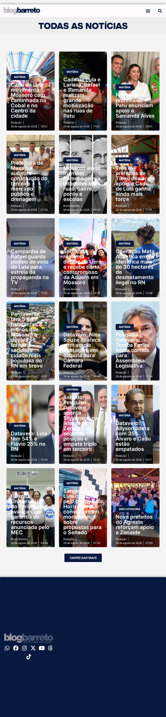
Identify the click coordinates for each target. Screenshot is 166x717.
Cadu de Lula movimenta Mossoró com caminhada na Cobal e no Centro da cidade (28, 100)
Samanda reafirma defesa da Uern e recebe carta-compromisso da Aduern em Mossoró (82, 267)
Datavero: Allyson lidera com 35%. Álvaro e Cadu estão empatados (133, 436)
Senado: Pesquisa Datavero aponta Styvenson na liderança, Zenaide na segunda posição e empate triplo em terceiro (80, 423)
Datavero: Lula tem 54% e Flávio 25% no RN (29, 441)
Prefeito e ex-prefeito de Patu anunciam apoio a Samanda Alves (135, 105)
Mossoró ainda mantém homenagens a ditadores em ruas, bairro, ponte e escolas (82, 183)
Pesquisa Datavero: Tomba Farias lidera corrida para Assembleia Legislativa (133, 350)
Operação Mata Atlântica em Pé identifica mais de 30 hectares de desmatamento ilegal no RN (135, 267)
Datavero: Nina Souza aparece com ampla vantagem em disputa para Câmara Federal (82, 350)
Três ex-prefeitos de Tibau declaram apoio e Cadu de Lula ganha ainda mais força (135, 183)
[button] (148, 10)
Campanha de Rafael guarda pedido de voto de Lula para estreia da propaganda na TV (30, 267)
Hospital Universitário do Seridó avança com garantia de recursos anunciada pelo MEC (30, 514)
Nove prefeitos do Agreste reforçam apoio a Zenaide (135, 524)
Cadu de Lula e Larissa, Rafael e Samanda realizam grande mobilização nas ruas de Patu (82, 97)
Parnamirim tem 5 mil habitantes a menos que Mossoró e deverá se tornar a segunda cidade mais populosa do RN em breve (27, 340)
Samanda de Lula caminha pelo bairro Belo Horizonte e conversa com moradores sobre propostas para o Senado (83, 511)
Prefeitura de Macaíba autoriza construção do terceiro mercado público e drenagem (29, 181)
